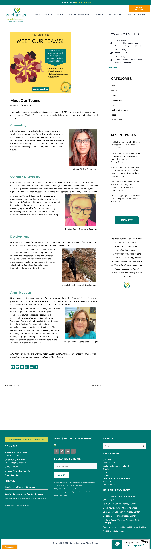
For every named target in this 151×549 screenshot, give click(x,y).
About (60, 15)
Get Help (107, 460)
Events (114, 90)
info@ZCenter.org (18, 463)
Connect (99, 15)
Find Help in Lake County (114, 531)
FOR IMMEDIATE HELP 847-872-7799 (26, 439)
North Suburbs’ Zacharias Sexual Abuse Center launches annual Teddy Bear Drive (125, 156)
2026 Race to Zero (122, 53)
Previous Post (12, 385)
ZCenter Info (116, 119)
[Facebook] (56, 451)
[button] (53, 14)
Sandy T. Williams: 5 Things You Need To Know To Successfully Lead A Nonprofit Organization (125, 170)
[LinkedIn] (67, 451)
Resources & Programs (79, 15)
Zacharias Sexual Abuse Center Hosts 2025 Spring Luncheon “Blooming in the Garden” (125, 184)
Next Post (98, 385)
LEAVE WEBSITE (139, 8)
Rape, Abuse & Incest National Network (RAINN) (124, 527)
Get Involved (115, 15)
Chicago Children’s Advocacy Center (119, 516)
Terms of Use (109, 481)
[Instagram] (73, 451)
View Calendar (112, 67)
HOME (37, 15)
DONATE (127, 220)
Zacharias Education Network (116, 466)
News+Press (116, 100)
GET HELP (48, 15)
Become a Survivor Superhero (116, 478)
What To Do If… (110, 463)
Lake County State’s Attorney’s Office (119, 504)
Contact (131, 15)
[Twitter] (62, 451)
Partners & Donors (119, 110)
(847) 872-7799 (83, 3)
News (113, 95)
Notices (114, 105)
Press (113, 115)
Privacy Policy (109, 484)
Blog (113, 86)
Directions (30, 487)
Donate (141, 15)
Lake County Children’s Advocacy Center (121, 512)
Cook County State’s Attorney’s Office (120, 508)
